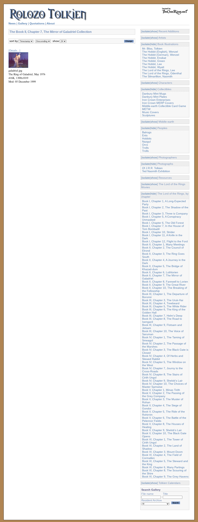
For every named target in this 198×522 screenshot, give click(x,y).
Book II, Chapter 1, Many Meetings (163, 244)
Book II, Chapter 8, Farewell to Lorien (165, 281)
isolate (146, 31)
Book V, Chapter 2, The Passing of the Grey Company (163, 394)
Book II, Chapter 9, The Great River (164, 284)
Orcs (145, 144)
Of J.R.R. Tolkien (152, 168)
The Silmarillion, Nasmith (157, 76)
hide (153, 44)
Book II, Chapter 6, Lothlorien (160, 272)
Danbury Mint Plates (154, 96)
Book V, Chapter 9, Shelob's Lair (162, 430)
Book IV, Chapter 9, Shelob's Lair (162, 380)
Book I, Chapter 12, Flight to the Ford (165, 241)
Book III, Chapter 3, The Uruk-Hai (162, 300)
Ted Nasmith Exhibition (156, 171)
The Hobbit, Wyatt (153, 67)
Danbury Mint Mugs (154, 93)
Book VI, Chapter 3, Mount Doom (162, 451)
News (12, 23)
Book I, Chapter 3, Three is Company (165, 213)
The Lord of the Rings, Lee (158, 70)
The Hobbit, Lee (152, 64)
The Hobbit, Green (153, 60)
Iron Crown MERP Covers (158, 102)
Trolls (145, 147)
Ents (145, 135)
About (51, 23)
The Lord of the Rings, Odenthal (162, 73)
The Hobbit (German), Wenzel (160, 54)
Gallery (22, 23)
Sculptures (148, 115)
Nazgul (146, 141)
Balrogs (146, 132)
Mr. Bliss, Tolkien (152, 48)
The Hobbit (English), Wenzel (160, 51)
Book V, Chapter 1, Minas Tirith (161, 389)
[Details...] (14, 50)
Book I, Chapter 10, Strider (158, 232)
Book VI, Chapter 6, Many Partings (163, 467)
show (154, 31)
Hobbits (146, 138)
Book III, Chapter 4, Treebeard (160, 303)
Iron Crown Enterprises (156, 99)
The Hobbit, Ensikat (154, 57)
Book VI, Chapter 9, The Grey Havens (165, 476)
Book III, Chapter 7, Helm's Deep (162, 315)
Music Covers (150, 112)
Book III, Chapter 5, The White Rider (164, 306)
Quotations (37, 23)
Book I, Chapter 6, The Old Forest (163, 222)
